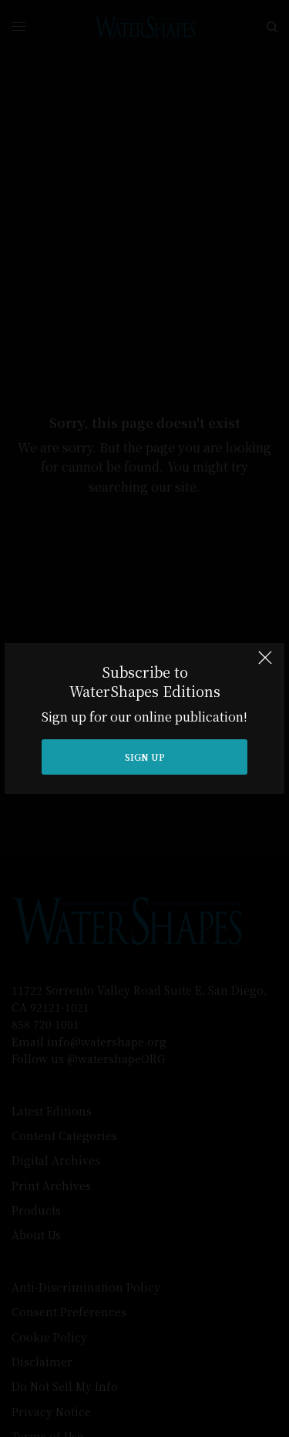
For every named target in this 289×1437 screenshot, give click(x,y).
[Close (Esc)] (265, 664)
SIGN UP (145, 756)
